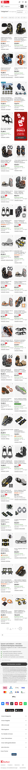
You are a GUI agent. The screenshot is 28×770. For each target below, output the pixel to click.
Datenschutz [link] (17, 765)
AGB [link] (23, 765)
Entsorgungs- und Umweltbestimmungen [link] (9, 767)
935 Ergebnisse (12, 11)
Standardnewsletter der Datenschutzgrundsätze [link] (18, 669)
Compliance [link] (10, 765)
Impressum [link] (3, 765)
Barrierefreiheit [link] (23, 767)
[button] (4, 17)
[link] (19, 2)
